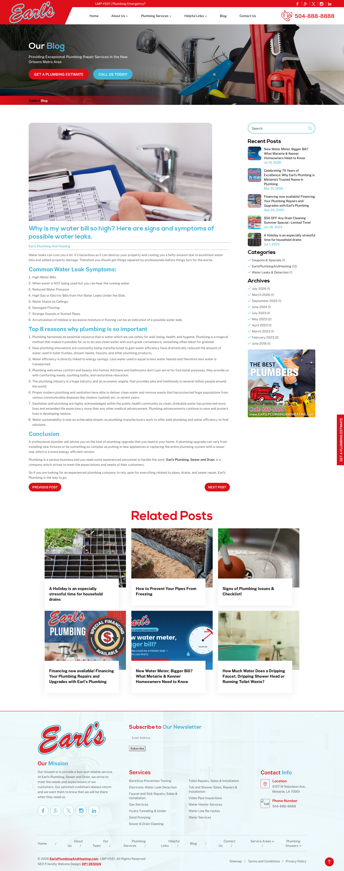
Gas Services (138, 804)
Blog (223, 16)
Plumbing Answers (292, 843)
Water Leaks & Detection (270, 272)
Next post (217, 487)
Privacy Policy (296, 861)
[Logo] (32, 12)
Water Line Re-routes (204, 811)
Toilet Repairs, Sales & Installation (214, 781)
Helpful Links (194, 16)
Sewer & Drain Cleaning (146, 824)
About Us (118, 16)
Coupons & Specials (266, 260)
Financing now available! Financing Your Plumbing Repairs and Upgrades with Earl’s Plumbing (289, 200)
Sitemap (236, 861)
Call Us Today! (113, 74)
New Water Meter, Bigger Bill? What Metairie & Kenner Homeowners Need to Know (286, 153)
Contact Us (248, 16)
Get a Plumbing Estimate (58, 74)
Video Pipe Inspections (205, 798)
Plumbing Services (154, 16)
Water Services (200, 817)
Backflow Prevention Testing (150, 781)
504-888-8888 (315, 15)
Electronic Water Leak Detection (153, 787)
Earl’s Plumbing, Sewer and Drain (190, 459)
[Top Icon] (329, 861)
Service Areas (260, 841)
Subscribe (137, 748)
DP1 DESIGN (91, 864)
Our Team (100, 843)
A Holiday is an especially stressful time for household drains (76, 594)
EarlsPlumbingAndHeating (271, 266)
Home (93, 16)
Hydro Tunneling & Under (147, 811)
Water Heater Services (205, 804)
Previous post (45, 487)
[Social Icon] (298, 3)
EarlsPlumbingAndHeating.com (74, 858)
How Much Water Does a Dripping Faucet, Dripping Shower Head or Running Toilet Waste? (254, 676)
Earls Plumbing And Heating (49, 246)
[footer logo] (72, 737)
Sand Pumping (139, 817)
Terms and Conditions (264, 861)
